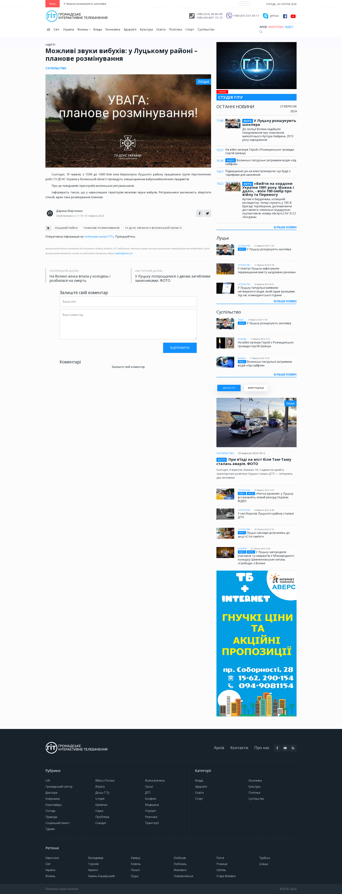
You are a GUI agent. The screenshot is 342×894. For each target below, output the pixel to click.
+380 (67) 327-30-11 (246, 15)
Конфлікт (151, 799)
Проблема (102, 817)
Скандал (100, 823)
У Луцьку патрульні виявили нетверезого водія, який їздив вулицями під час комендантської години (266, 291)
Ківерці (135, 858)
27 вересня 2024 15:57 (260, 339)
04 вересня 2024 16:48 (264, 510)
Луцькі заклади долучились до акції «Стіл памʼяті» (264, 534)
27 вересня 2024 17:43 (264, 245)
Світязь (221, 870)
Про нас (262, 747)
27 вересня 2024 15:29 (260, 358)
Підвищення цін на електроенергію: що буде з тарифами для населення (258, 172)
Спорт (189, 29)
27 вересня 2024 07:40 (264, 265)
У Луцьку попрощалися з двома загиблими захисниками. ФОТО (172, 278)
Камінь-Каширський (101, 876)
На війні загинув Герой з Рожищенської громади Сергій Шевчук (259, 151)
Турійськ (264, 858)
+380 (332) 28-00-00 (209, 14)
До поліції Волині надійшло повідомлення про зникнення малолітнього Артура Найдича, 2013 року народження (267, 134)
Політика (175, 29)
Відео (289, 27)
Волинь (83, 29)
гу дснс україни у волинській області (153, 228)
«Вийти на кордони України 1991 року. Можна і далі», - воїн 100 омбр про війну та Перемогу (268, 189)
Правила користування (61, 889)
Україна (68, 29)
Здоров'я (130, 29)
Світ (56, 29)
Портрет (150, 811)
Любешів (180, 858)
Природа (51, 817)
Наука (99, 811)
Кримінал (101, 805)
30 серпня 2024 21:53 (264, 529)
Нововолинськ (183, 876)
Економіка (112, 29)
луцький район (66, 228)
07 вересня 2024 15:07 (264, 490)
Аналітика (276, 27)
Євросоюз (52, 858)
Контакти (239, 747)
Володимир (95, 858)
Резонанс (151, 817)
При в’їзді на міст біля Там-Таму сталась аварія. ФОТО (253, 461)
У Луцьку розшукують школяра (85, 3)
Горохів (93, 864)
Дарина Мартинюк (69, 211)
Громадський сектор (58, 786)
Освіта (160, 29)
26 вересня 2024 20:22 (264, 284)
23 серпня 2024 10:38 (260, 548)
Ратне (220, 858)
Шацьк (263, 864)
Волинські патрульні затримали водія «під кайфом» (260, 162)
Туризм (50, 829)
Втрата (100, 786)
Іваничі (93, 870)
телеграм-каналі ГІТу (99, 236)
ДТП (148, 793)
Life (47, 780)
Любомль (180, 864)
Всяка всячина (155, 780)
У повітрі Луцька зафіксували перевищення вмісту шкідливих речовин (267, 270)
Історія (99, 799)
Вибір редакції (256, 387)
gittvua (274, 15)
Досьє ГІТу (102, 793)
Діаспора (51, 793)
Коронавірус (53, 805)
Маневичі (180, 870)
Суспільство (206, 29)
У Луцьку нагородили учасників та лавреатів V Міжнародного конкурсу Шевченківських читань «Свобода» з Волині (266, 557)
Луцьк (240, 319)
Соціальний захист (57, 823)
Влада (97, 29)
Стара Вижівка (225, 876)
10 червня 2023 (94, 215)
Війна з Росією (105, 780)
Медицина (152, 805)
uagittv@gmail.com (124, 253)
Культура (146, 29)
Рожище (242, 339)
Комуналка (52, 799)
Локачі (135, 870)
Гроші (149, 786)
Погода (50, 811)
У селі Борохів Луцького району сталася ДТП (266, 515)
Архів (263, 27)
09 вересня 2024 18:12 (251, 453)
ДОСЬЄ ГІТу (229, 387)
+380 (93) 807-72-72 (209, 17)
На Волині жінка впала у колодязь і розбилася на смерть (80, 278)
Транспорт (152, 823)
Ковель (136, 864)
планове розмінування (102, 228)
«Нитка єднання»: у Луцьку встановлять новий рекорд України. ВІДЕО (265, 497)
